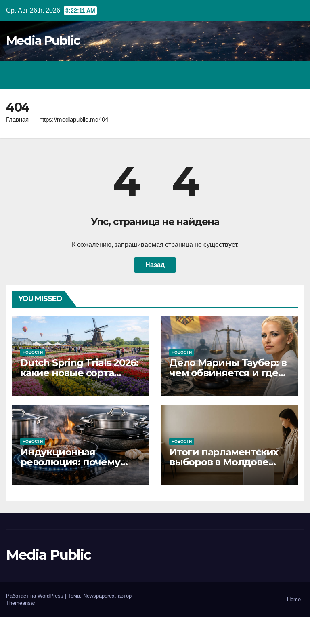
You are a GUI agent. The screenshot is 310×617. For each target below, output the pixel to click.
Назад (155, 264)
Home (294, 599)
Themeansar (20, 603)
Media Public (43, 40)
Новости (33, 352)
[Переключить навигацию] (295, 75)
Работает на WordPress (35, 596)
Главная (17, 119)
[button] (262, 75)
